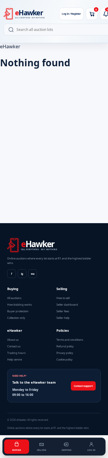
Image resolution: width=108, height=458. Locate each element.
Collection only (16, 318)
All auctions (14, 298)
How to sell (63, 298)
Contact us (13, 346)
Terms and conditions (69, 340)
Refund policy (65, 346)
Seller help (63, 318)
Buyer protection (17, 311)
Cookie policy (64, 359)
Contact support (83, 386)
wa (32, 273)
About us (13, 340)
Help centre (14, 359)
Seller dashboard (67, 305)
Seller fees (62, 311)
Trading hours (16, 353)
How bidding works (19, 305)
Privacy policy (64, 353)
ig (22, 273)
